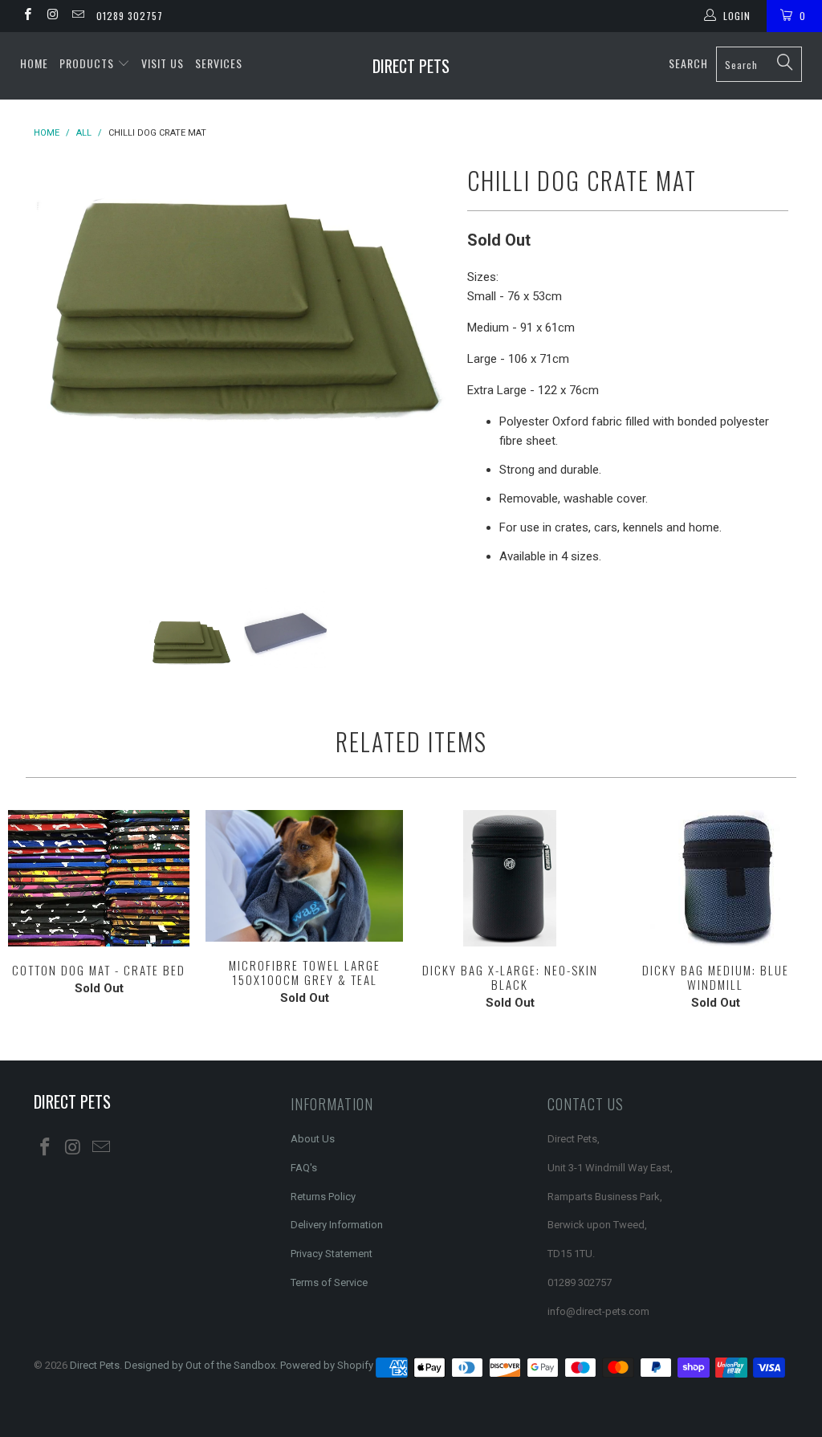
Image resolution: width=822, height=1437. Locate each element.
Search (688, 63)
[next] (429, 359)
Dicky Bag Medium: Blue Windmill (715, 878)
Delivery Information (337, 1225)
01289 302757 (129, 15)
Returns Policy (323, 1197)
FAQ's (304, 1168)
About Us (313, 1139)
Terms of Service (329, 1282)
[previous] (56, 359)
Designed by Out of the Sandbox (199, 1365)
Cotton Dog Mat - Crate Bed (98, 878)
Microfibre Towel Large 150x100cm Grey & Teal (304, 876)
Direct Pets (411, 66)
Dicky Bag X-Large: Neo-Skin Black (509, 878)
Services (218, 63)
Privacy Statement (331, 1254)
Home (34, 63)
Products (88, 63)
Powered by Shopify (326, 1365)
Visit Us (162, 63)
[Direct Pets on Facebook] (27, 16)
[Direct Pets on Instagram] (52, 16)
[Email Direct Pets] (77, 16)
